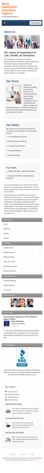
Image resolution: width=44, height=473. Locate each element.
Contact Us (15, 326)
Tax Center (7, 290)
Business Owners (9, 271)
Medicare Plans (8, 257)
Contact (6, 238)
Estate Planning (9, 285)
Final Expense (12, 392)
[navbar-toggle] (4, 23)
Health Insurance (9, 252)
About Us (6, 229)
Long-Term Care (9, 262)
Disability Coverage (10, 266)
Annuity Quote (12, 400)
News (32, 454)
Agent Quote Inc (33, 460)
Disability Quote (13, 397)
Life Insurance (8, 248)
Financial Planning (9, 281)
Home (5, 224)
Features (23, 454)
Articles (6, 233)
